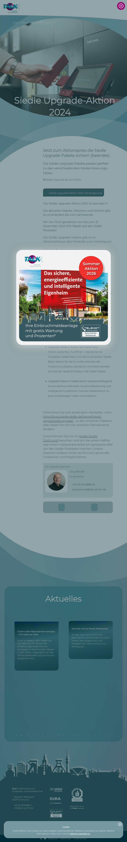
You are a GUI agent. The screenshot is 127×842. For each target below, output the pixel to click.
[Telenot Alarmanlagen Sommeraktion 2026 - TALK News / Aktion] (63, 297)
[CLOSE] (121, 6)
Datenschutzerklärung (80, 834)
